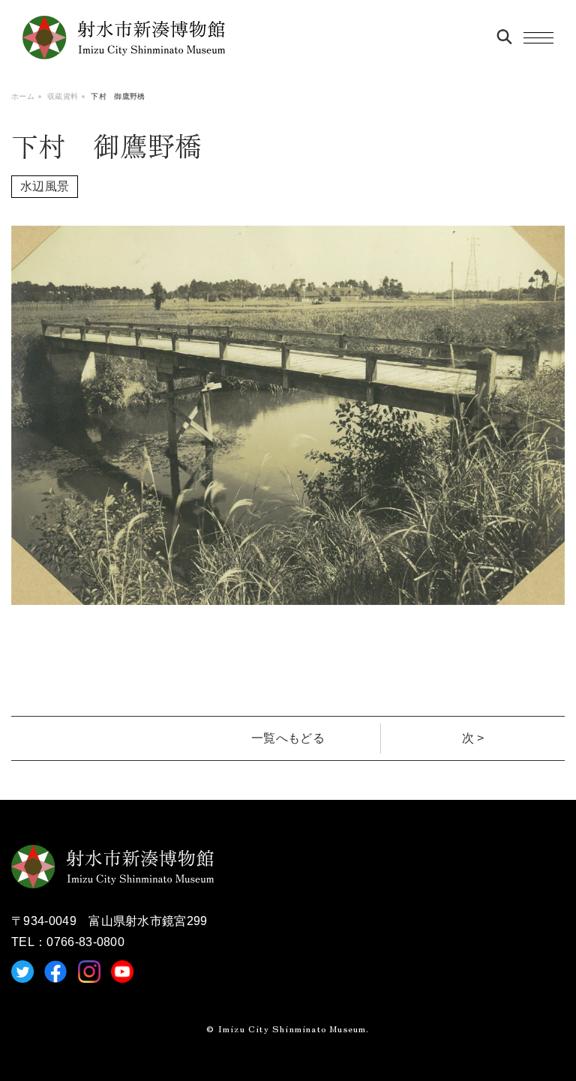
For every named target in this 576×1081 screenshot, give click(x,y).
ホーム (22, 96)
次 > (473, 738)
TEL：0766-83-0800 (67, 942)
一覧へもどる (288, 738)
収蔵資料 (62, 96)
